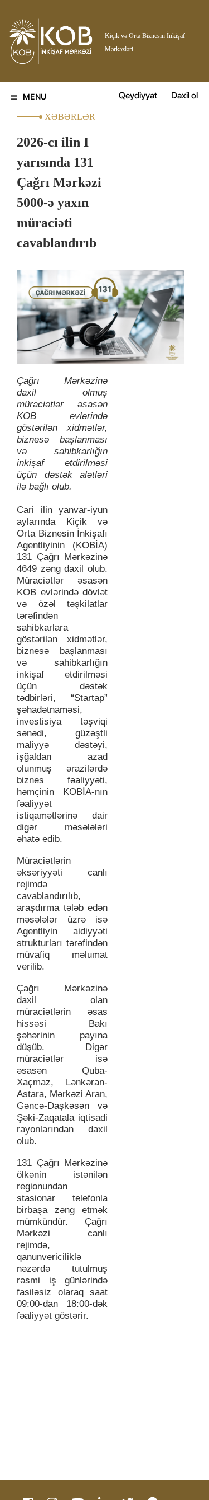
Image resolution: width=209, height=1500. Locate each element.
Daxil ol (184, 95)
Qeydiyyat (138, 95)
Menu (34, 96)
